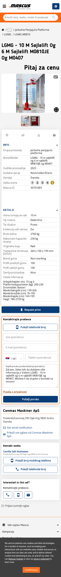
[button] (30, 93)
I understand (31, 570)
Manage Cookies (15, 559)
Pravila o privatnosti (15, 392)
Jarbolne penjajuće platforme (32, 30)
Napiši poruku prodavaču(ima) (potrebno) (25, 366)
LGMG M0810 (22, 34)
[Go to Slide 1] (25, 121)
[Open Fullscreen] (56, 109)
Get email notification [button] (19, 427)
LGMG (7, 34)
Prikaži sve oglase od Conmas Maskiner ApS (30, 434)
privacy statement (42, 559)
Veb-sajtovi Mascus (18, 525)
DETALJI (8, 210)
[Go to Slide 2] (35, 121)
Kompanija (8, 531)
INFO (6, 145)
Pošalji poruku (30, 399)
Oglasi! (55, 6)
